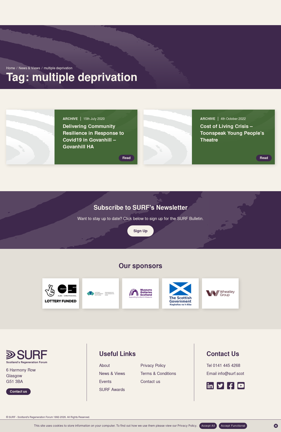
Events (105, 381)
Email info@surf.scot (225, 373)
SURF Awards (112, 389)
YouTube (241, 385)
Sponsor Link (60, 293)
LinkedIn (210, 385)
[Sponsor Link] (60, 293)
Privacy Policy (153, 365)
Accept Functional (233, 425)
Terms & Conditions (158, 373)
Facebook (230, 385)
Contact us (18, 391)
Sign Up (140, 230)
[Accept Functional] (276, 426)
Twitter (220, 385)
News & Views (112, 373)
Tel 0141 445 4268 (223, 365)
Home (26, 357)
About (104, 365)
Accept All (208, 425)
